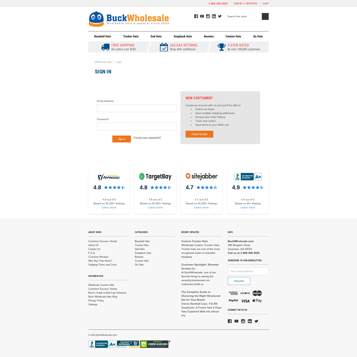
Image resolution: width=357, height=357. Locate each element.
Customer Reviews (98, 256)
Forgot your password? (147, 137)
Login (119, 62)
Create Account (199, 134)
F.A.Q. (91, 253)
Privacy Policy (96, 300)
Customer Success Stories (102, 241)
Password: (103, 119)
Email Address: (105, 100)
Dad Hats (156, 36)
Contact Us (94, 249)
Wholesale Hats (103, 62)
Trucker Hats (131, 36)
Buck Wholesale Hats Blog (102, 296)
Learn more (109, 207)
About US (93, 245)
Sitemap (92, 304)
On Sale (258, 36)
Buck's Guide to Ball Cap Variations (107, 292)
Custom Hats (233, 36)
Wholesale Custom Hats (101, 285)
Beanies (209, 36)
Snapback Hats (183, 36)
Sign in (237, 3)
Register (251, 3)
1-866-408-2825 (218, 3)
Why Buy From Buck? (100, 260)
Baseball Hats (102, 36)
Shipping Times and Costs (102, 264)
